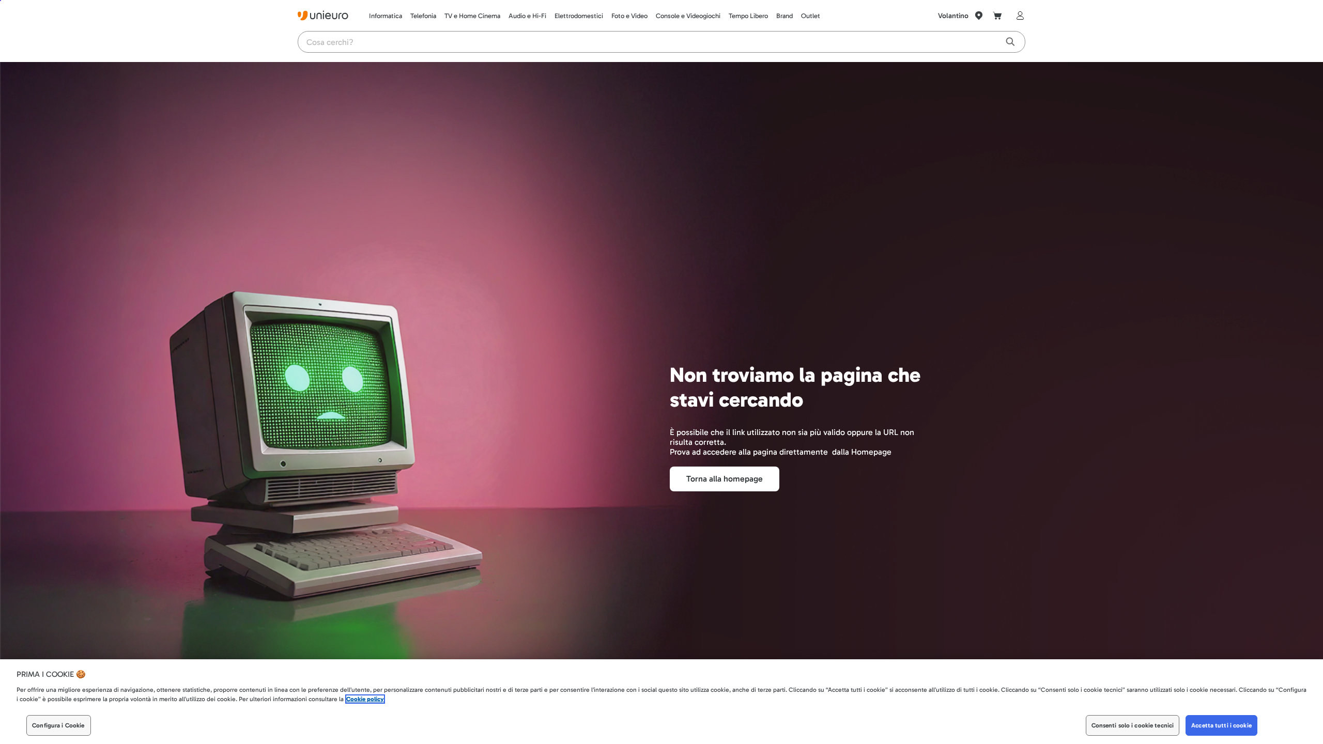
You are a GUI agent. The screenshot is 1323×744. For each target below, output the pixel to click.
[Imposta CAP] (979, 15)
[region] (661, 701)
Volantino (953, 15)
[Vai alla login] (1018, 15)
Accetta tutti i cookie (1221, 725)
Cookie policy (365, 699)
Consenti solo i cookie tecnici (1132, 725)
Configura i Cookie (58, 725)
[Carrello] (997, 15)
